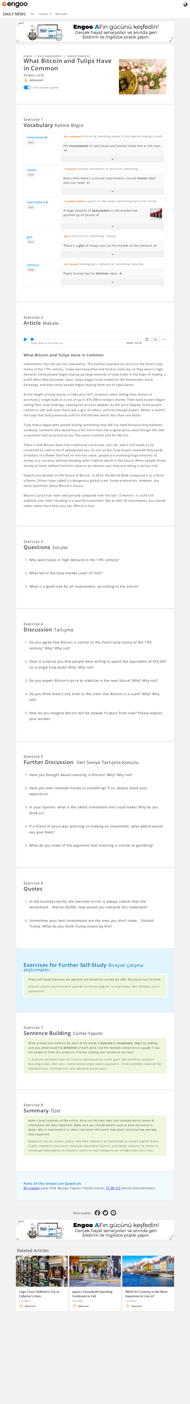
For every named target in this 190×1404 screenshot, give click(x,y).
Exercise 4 (33, 623)
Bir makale (32, 1188)
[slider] (32, 339)
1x (155, 339)
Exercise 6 (33, 883)
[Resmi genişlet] (142, 76)
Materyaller (61, 13)
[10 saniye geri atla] (146, 339)
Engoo (28, 56)
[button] (112, 159)
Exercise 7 (33, 1027)
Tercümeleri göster (46, 87)
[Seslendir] (46, 137)
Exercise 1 (33, 119)
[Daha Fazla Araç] (164, 339)
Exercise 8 (33, 1104)
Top (32, 13)
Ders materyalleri (50, 56)
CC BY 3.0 (113, 1188)
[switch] (27, 87)
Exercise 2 (33, 317)
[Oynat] (25, 339)
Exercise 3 (33, 541)
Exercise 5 (33, 756)
